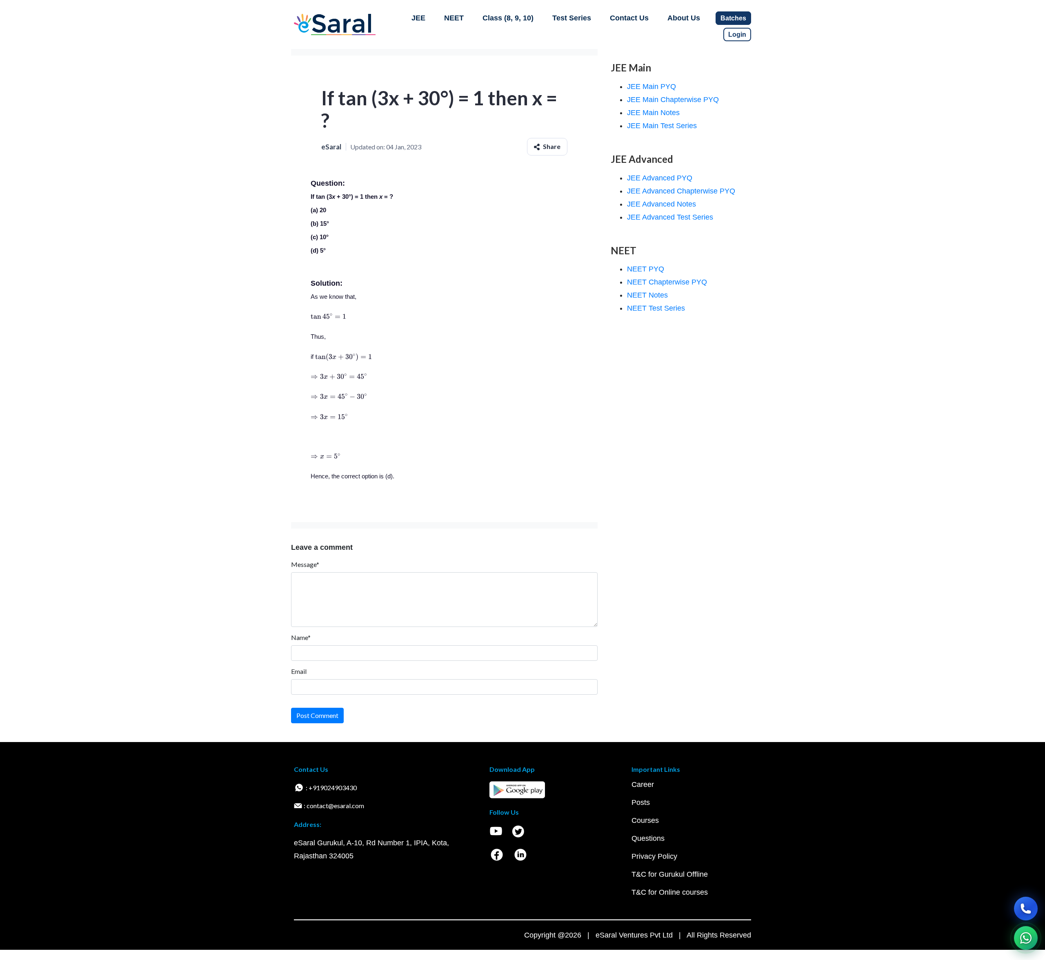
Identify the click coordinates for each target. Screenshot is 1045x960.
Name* (301, 637)
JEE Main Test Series (662, 126)
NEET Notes (647, 295)
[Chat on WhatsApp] (1026, 938)
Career (642, 784)
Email (299, 671)
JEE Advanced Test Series (670, 217)
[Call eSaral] (1026, 908)
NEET (454, 18)
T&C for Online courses (669, 892)
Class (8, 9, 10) (508, 18)
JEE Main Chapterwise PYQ (673, 100)
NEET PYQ (645, 269)
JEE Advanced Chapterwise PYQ (681, 191)
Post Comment (317, 715)
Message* (305, 564)
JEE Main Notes (653, 113)
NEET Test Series (656, 308)
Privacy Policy (654, 856)
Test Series (571, 18)
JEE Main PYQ (651, 86)
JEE (418, 18)
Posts (640, 802)
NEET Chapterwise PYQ (667, 282)
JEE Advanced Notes (661, 204)
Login (737, 34)
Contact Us (629, 18)
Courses (645, 820)
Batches (733, 18)
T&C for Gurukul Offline (669, 874)
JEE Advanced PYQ (659, 178)
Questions (648, 838)
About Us (683, 18)
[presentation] (328, 316)
